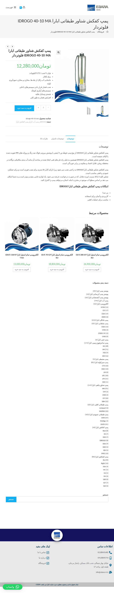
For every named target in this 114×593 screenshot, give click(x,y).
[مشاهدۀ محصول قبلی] (12, 47)
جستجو (105, 495)
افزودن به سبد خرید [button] (92, 269)
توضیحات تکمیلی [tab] (57, 139)
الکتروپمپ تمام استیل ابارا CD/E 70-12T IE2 (57, 256)
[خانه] (107, 32)
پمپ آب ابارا (34, 122)
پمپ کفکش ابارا (22, 122)
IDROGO (43, 122)
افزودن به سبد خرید (24, 108)
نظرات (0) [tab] (44, 139)
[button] (58, 52)
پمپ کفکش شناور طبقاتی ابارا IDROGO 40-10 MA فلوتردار (73, 32)
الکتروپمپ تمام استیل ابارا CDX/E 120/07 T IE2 (21, 256)
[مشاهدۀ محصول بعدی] (8, 47)
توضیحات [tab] (70, 139)
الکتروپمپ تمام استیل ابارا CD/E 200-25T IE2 (92, 256)
